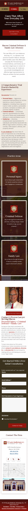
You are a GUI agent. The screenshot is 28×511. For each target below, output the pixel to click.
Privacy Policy (20, 506)
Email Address (6, 380)
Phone (4, 388)
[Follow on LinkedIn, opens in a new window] (18, 459)
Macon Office (14, 453)
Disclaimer (5, 415)
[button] (26, 500)
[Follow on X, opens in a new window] (13, 459)
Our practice (5, 95)
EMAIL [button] (15, 9)
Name (4, 372)
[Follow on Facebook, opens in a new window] (8, 459)
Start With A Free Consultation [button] (14, 33)
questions (12, 332)
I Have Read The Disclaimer (10, 419)
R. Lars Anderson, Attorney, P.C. (15, 503)
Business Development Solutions (11, 508)
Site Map (12, 506)
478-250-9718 (9, 350)
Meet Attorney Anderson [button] (14, 313)
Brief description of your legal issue (12, 396)
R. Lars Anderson (6, 132)
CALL (24, 9)
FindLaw (24, 508)
